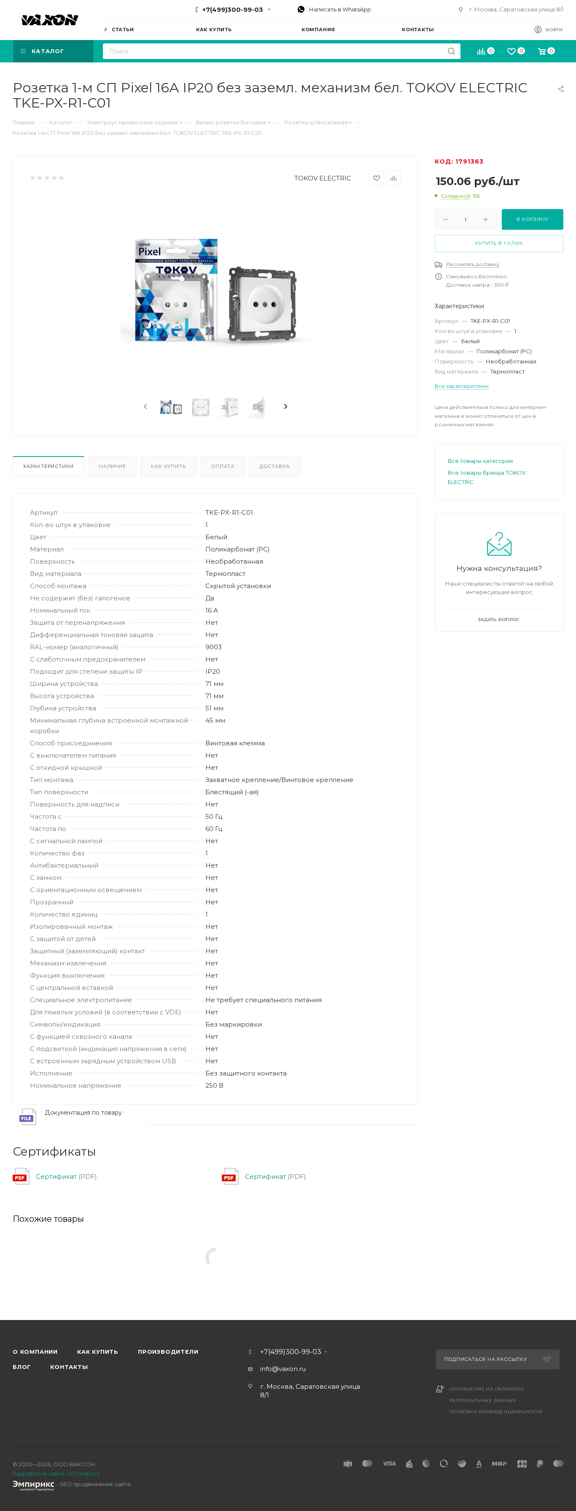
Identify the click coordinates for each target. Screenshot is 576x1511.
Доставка (275, 466)
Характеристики (48, 466)
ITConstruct (84, 1473)
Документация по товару (83, 1112)
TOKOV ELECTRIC (322, 178)
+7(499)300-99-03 (232, 9)
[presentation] (144, 406)
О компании (35, 1351)
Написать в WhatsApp (339, 9)
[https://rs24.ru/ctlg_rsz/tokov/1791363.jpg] (215, 291)
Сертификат (56, 1176)
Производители (168, 1351)
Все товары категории (480, 460)
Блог (22, 1366)
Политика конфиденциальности (496, 1411)
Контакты (69, 1366)
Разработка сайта (39, 1473)
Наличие (112, 466)
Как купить (168, 466)
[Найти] (451, 51)
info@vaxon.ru (283, 1369)
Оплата (222, 466)
